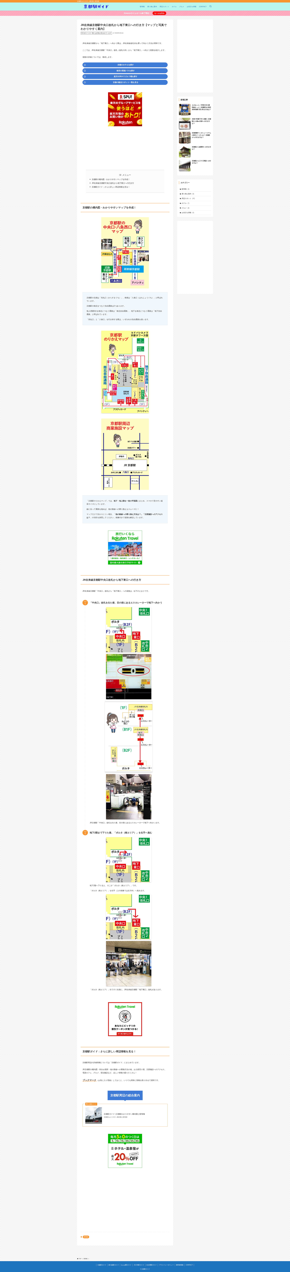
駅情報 (86, 1237)
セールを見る (159, 13)
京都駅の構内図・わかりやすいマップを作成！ (111, 179)
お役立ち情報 (188, 212)
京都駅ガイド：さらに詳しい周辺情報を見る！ (111, 187)
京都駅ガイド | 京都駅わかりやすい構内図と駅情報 (124, 1114)
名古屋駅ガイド (151, 1265)
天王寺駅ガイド (139, 1265)
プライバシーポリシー (166, 1265)
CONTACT (189, 1265)
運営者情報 (179, 1265)
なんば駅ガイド (126, 1265)
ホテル (185, 203)
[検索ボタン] (210, 6)
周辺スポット (188, 198)
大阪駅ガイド (101, 1265)
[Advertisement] (125, 147)
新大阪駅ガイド (114, 1265)
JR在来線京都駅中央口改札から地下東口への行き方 (113, 183)
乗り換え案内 (188, 194)
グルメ (185, 208)
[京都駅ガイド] (96, 6)
